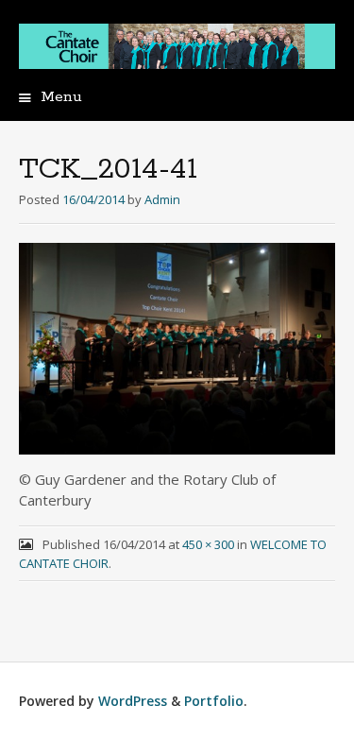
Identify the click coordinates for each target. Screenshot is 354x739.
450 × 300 (208, 544)
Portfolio (214, 701)
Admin (162, 199)
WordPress (132, 701)
